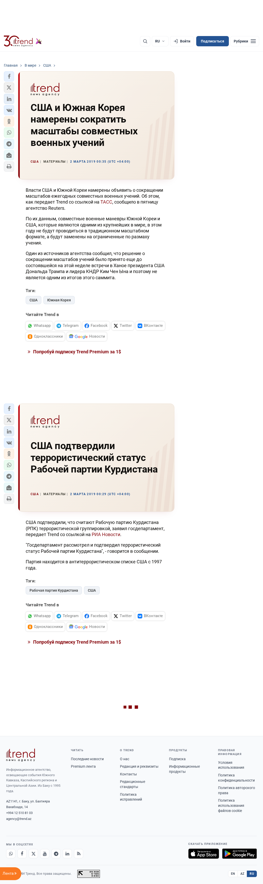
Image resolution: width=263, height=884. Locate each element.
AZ (242, 874)
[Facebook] (22, 853)
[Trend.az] (23, 41)
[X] (33, 853)
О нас (124, 759)
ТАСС (106, 202)
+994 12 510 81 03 (19, 813)
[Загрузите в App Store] (203, 853)
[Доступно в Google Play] (239, 853)
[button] (9, 76)
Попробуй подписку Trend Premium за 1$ (76, 351)
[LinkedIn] (67, 853)
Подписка (177, 759)
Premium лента (83, 766)
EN (233, 874)
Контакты (128, 774)
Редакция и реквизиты (139, 766)
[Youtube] (44, 853)
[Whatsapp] (10, 853)
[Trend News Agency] (20, 755)
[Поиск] (145, 41)
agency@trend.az (18, 819)
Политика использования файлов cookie (231, 805)
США (33, 300)
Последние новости (87, 759)
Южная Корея (59, 300)
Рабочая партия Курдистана (54, 590)
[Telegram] (56, 853)
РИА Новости (106, 534)
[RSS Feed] (78, 853)
